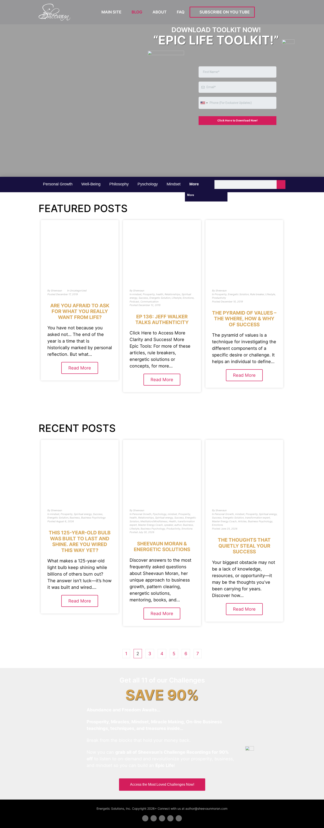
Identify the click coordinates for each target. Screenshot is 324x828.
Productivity (219, 297)
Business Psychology (93, 517)
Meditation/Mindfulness (154, 521)
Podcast (134, 301)
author (178, 524)
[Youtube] (170, 818)
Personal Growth (58, 184)
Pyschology (148, 184)
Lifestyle (176, 297)
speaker (168, 524)
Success (143, 297)
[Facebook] (145, 818)
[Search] (281, 184)
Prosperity (149, 294)
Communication (149, 301)
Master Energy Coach (150, 524)
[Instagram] (179, 818)
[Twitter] (154, 818)
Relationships (172, 294)
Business (75, 517)
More (194, 184)
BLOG (137, 12)
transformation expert (257, 517)
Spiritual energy (83, 514)
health (159, 294)
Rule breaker (257, 294)
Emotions (188, 297)
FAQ (180, 12)
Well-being (91, 184)
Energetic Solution (159, 297)
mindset (174, 184)
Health (172, 521)
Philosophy (119, 184)
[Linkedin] (162, 818)
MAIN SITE (111, 12)
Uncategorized (78, 290)
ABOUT (160, 12)
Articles (242, 521)
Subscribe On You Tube (224, 12)
